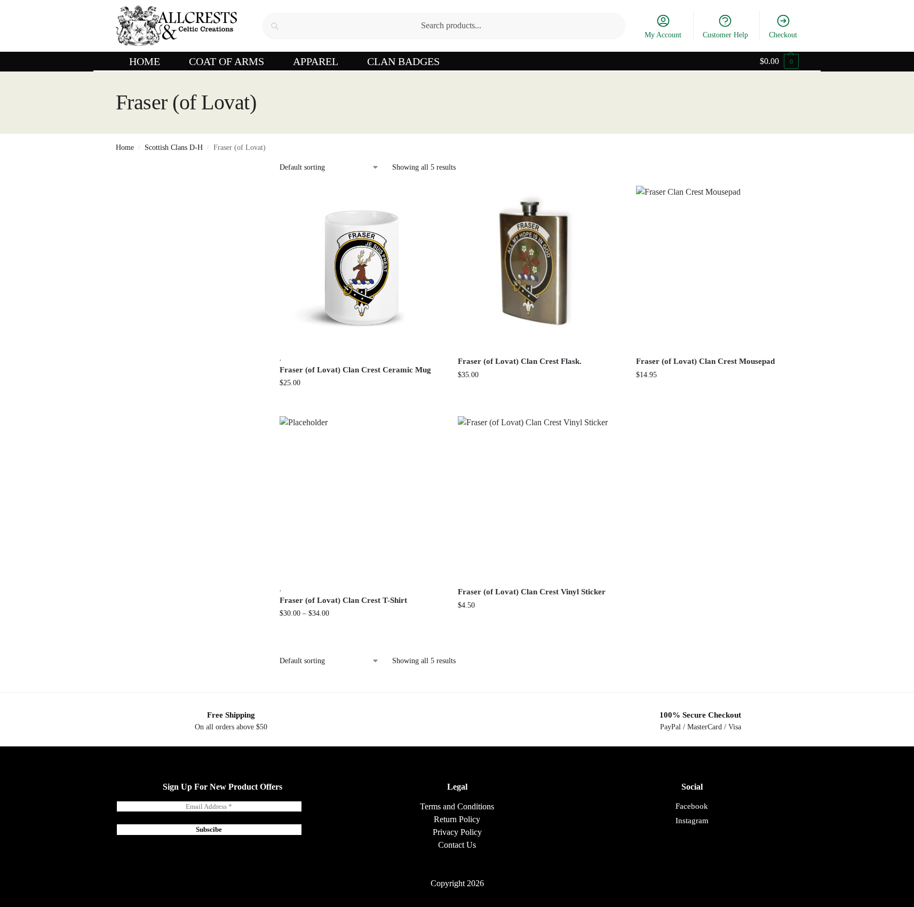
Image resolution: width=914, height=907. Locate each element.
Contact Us (457, 844)
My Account (663, 35)
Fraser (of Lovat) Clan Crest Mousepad (705, 361)
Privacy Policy (457, 832)
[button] (779, 61)
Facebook (691, 806)
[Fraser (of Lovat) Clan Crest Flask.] (539, 267)
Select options (360, 636)
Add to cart (360, 405)
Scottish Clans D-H (174, 148)
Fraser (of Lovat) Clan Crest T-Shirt (343, 600)
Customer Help (725, 35)
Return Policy (457, 819)
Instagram (692, 820)
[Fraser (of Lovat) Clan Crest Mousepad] (717, 267)
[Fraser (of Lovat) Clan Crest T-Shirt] (361, 497)
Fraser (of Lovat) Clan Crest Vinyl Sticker (532, 591)
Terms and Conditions (457, 806)
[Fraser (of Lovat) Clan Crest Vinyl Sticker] (539, 497)
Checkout (783, 35)
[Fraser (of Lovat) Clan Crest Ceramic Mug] (361, 267)
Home (125, 148)
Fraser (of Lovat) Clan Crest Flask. (520, 361)
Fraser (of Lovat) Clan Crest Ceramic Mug (355, 369)
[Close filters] (235, 168)
